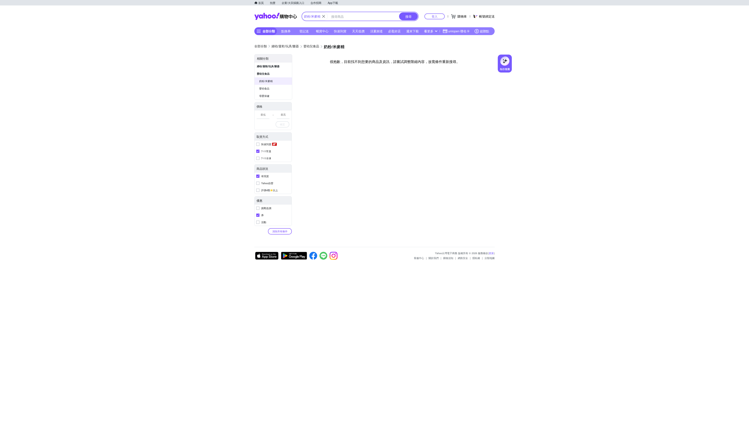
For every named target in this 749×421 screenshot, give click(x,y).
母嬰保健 (264, 96)
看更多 (428, 31)
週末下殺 (412, 31)
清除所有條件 (280, 231)
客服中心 (419, 258)
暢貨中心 (322, 31)
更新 (491, 253)
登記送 (304, 31)
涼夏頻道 (376, 31)
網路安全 (463, 258)
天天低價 (358, 31)
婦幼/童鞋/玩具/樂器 (268, 66)
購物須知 (448, 258)
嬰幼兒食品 (263, 73)
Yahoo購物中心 (275, 16)
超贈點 (484, 31)
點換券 (286, 31)
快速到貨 (340, 31)
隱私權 (476, 258)
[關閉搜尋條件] (323, 16)
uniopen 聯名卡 (459, 31)
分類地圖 (490, 258)
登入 (435, 16)
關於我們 (434, 258)
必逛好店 (394, 31)
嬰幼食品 (264, 88)
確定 (282, 124)
